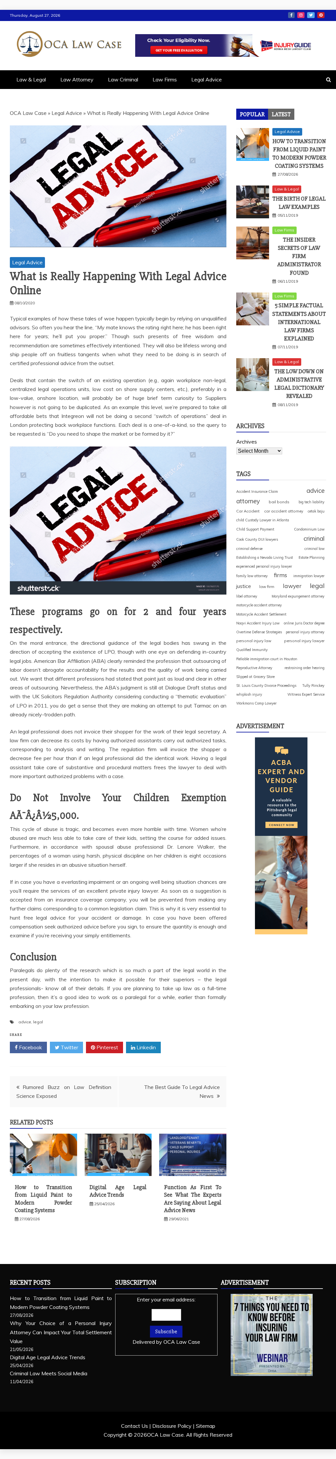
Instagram (300, 15)
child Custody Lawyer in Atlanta (262, 520)
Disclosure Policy (172, 1426)
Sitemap (205, 1426)
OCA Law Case (28, 113)
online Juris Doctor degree (304, 623)
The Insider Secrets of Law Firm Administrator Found (299, 256)
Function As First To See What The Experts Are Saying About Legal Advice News (192, 1199)
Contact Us (134, 1426)
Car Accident (248, 511)
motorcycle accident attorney (259, 605)
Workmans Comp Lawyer (256, 703)
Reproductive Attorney (254, 667)
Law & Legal (31, 79)
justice (243, 586)
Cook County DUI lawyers (257, 539)
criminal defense (249, 548)
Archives (246, 441)
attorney (248, 501)
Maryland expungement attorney (298, 596)
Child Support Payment (255, 529)
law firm (266, 586)
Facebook (291, 15)
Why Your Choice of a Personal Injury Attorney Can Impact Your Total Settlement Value (61, 1332)
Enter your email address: (166, 1320)
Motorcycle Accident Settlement (261, 614)
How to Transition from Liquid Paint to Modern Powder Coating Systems (43, 1199)
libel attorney (246, 596)
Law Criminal (123, 79)
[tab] (252, 114)
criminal (314, 538)
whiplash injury (249, 694)
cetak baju (316, 511)
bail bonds (279, 501)
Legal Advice (206, 79)
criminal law (314, 548)
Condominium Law (309, 529)
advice (24, 1021)
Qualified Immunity (252, 649)
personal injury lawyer (304, 640)
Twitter (311, 15)
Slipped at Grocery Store (255, 676)
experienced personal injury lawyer (264, 566)
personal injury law (253, 640)
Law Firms (165, 79)
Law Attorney (77, 79)
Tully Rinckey (313, 685)
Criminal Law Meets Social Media (48, 1373)
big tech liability (312, 502)
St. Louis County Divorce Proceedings (266, 685)
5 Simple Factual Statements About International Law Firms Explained (299, 322)
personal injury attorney (305, 632)
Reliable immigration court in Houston (266, 659)
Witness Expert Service (306, 694)
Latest (281, 114)
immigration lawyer (309, 576)
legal (38, 1021)
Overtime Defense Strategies (259, 632)
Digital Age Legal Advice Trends (118, 1191)
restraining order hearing (304, 667)
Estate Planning (312, 557)
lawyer (292, 585)
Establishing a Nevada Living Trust (264, 557)
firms (280, 574)
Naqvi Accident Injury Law (258, 623)
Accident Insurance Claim (257, 491)
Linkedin (145, 1047)
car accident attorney (283, 511)
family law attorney (252, 576)
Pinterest (321, 15)
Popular (252, 114)
